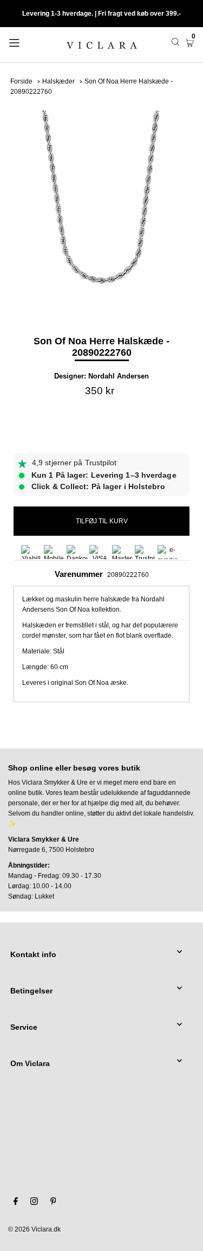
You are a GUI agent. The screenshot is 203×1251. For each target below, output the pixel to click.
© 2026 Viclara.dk (34, 1229)
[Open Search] (175, 41)
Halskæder (58, 81)
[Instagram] (34, 1202)
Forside (21, 81)
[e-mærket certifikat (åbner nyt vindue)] (167, 552)
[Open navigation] (26, 41)
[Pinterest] (53, 1202)
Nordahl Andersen (118, 376)
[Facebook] (16, 1202)
